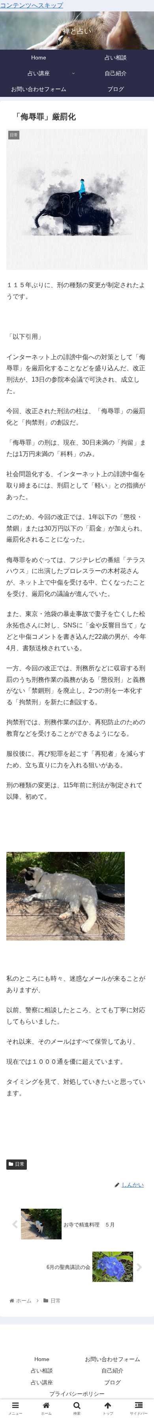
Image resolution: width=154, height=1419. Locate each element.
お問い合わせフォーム (112, 1359)
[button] (138, 934)
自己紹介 (112, 1370)
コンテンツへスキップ (31, 5)
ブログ (112, 1382)
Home (41, 1359)
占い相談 (42, 1370)
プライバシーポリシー (77, 1394)
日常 (19, 1164)
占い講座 (42, 1382)
